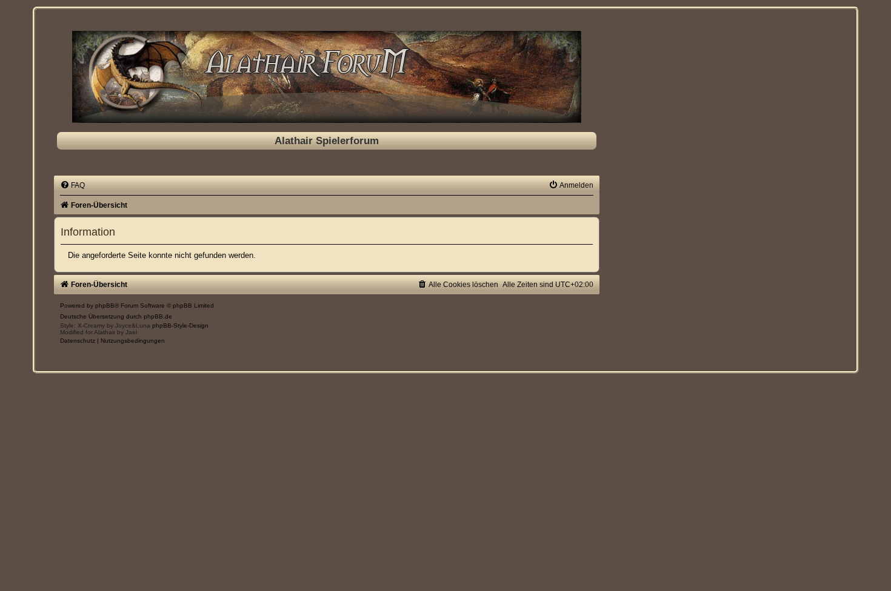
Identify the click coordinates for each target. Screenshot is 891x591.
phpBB (105, 305)
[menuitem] (72, 185)
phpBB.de (158, 316)
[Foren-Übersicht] (326, 77)
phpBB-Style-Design (180, 325)
